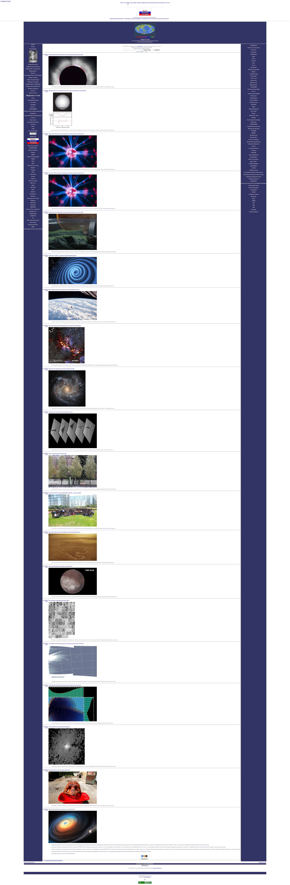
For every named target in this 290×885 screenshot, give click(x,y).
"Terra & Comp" (154, 18)
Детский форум (253, 165)
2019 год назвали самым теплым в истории (57, 453)
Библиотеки (33, 202)
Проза (253, 63)
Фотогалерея (254, 111)
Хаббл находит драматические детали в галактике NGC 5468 (61, 368)
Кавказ (253, 58)
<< (43, 860)
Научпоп (33, 152)
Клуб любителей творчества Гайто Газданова (254, 174)
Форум (253, 198)
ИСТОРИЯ (253, 130)
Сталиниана (253, 150)
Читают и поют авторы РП (33, 156)
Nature (33, 98)
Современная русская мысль (253, 126)
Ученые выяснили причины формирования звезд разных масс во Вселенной (64, 325)
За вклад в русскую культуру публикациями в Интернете (253, 183)
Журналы (33, 196)
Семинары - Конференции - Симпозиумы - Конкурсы (145, 19)
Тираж (33, 185)
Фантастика (253, 196)
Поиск (33, 189)
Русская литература (33, 130)
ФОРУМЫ (253, 152)
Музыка (253, 113)
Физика (33, 126)
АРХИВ (253, 200)
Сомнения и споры (254, 73)
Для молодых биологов (33, 145)
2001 (254, 203)
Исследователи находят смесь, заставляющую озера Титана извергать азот (64, 532)
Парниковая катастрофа (33, 81)
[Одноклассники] (144, 856)
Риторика (253, 117)
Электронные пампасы (254, 194)
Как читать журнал (33, 180)
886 (54, 860)
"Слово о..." (253, 91)
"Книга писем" (253, 95)
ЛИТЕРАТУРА (253, 45)
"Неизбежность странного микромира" (133, 18)
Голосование (151, 2)
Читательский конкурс (254, 187)
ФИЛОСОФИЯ (253, 124)
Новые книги (254, 76)
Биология (33, 117)
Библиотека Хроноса (33, 150)
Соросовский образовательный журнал (33, 115)
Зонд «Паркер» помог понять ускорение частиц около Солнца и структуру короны (66, 643)
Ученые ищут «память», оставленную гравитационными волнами (62, 255)
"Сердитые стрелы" (253, 102)
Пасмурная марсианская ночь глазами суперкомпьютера (60, 566)
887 (55, 860)
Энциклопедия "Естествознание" (33, 68)
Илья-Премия (254, 189)
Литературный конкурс (253, 185)
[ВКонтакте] (142, 856)
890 (61, 860)
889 (59, 860)
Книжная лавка (145, 2)
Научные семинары (33, 77)
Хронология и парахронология (33, 86)
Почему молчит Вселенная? (33, 79)
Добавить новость (262, 862)
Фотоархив (33, 204)
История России (253, 135)
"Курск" (253, 56)
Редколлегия (33, 174)
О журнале (33, 178)
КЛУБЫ (254, 168)
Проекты (33, 191)
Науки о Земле (33, 119)
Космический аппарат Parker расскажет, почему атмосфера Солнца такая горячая (65, 54)
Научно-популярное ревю (163, 18)
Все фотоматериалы (253, 211)
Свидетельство (139, 46)
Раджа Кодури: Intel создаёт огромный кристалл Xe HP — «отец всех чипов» (64, 492)
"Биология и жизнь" (146, 18)
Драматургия (254, 67)
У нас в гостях (253, 78)
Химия (33, 128)
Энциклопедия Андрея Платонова (253, 176)
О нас (131, 2)
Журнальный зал (33, 71)
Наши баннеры (33, 213)
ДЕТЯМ (253, 192)
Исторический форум (253, 163)
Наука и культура (33, 92)
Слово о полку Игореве (253, 139)
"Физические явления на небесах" (117, 18)
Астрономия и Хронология (253, 143)
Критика (253, 71)
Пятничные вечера (253, 170)
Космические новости (33, 64)
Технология (33, 124)
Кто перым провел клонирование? (33, 84)
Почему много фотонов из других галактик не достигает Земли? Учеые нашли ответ (66, 133)
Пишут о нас (33, 183)
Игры (33, 163)
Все (33, 218)
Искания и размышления (253, 69)
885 (52, 860)
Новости (139, 2)
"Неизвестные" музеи (253, 115)
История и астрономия (33, 88)
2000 (254, 205)
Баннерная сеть (33, 211)
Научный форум (33, 48)
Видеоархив (253, 122)
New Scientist (33, 102)
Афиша (33, 226)
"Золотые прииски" (253, 100)
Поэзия (253, 65)
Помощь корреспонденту (29, 862)
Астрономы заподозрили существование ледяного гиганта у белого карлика (64, 685)
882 (46, 860)
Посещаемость (33, 193)
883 (48, 860)
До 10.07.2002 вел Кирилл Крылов (145, 42)
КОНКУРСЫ (254, 181)
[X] (146, 856)
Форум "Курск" (253, 161)
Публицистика (253, 54)
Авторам (33, 176)
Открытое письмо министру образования (33, 111)
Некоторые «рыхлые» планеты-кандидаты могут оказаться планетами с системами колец (67, 90)
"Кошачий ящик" (253, 98)
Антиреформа (33, 113)
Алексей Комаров (147, 877)
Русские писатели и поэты (33, 198)
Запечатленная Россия (254, 148)
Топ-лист (157, 2)
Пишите (135, 2)
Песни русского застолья (33, 165)
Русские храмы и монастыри (253, 119)
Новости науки (33, 222)
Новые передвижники (253, 108)
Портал (121, 2)
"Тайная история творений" (253, 93)
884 (50, 860)
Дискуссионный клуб (253, 154)
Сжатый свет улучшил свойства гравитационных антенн (60, 411)
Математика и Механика (33, 122)
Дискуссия (167, 2)
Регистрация (161, 2)
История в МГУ (253, 137)
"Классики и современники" (253, 89)
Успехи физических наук (33, 100)
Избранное (33, 200)
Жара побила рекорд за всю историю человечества (59, 769)
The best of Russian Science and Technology (33, 228)
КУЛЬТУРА (253, 104)
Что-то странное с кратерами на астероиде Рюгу (58, 600)
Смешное (33, 169)
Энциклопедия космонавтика (33, 66)
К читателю (253, 49)
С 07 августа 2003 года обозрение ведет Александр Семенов (145, 40)
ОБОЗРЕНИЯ (254, 87)
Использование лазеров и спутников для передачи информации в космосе (63, 289)
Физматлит (33, 73)
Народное (33, 167)
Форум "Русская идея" (253, 159)
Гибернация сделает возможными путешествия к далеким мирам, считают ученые (65, 212)
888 (57, 860)
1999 (254, 207)
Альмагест (33, 90)
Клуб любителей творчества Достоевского (253, 172)
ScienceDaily (33, 104)
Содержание (127, 2)
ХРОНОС (253, 133)
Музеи (33, 161)
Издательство (254, 80)
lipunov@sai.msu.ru (157, 868)
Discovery (33, 106)
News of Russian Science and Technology (33, 75)
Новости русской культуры (33, 220)
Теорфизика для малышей (174, 18)
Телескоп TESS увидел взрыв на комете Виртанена (59, 726)
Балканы (254, 60)
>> (62, 860)
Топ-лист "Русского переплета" (33, 209)
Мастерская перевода (253, 178)
